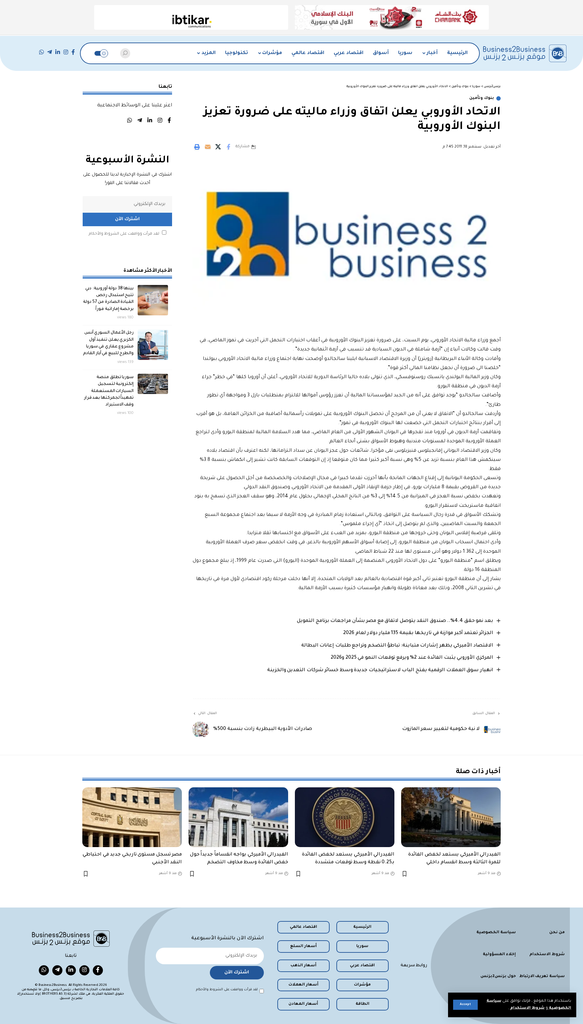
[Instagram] (66, 52)
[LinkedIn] (58, 52)
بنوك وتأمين (481, 98)
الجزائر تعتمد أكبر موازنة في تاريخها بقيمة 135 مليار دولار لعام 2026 (418, 633)
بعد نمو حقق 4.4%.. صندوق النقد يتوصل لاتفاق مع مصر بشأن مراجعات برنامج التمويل (395, 621)
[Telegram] (50, 52)
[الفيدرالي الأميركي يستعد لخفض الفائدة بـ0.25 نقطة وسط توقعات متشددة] (344, 817)
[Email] (207, 146)
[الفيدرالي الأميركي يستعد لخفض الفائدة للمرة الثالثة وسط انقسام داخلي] (451, 817)
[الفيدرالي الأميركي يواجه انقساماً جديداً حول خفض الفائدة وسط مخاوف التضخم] (238, 817)
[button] (465, 1005)
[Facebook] (73, 52)
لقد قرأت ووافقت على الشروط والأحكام (124, 234)
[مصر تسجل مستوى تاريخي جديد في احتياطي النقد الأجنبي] (132, 817)
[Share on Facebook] (228, 146)
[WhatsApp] (41, 52)
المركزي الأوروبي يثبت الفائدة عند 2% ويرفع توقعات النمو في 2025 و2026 (412, 658)
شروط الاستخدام (527, 1008)
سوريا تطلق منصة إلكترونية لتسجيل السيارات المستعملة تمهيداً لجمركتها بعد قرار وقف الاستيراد (109, 391)
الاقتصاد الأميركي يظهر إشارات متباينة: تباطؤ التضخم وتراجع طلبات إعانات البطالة (397, 646)
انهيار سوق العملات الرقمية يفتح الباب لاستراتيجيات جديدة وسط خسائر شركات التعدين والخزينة (380, 670)
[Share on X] (218, 146)
